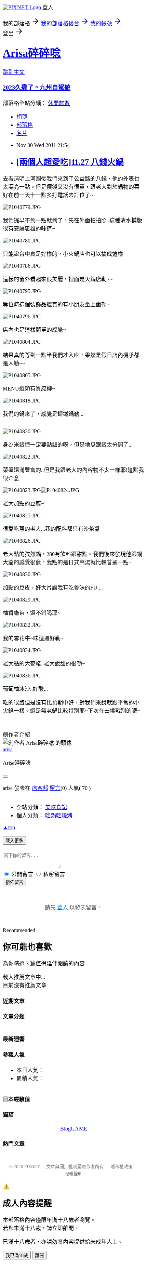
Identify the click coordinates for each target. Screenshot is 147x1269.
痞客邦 (40, 788)
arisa (8, 749)
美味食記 (56, 807)
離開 (39, 1255)
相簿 (21, 117)
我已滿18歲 (16, 1255)
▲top (9, 827)
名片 (21, 133)
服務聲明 (73, 1173)
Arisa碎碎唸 (32, 53)
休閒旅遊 (59, 103)
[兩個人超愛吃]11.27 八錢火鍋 (70, 162)
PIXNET (32, 1166)
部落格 (24, 125)
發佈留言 (14, 882)
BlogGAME (73, 1129)
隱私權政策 (121, 1166)
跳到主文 (14, 72)
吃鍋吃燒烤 (58, 815)
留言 (55, 788)
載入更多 (14, 840)
